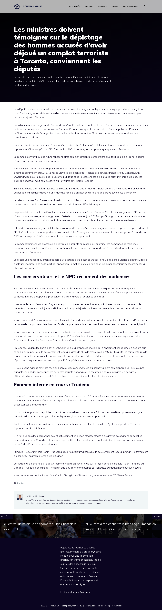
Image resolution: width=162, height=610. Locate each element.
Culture (89, 6)
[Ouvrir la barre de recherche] (144, 6)
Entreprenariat (131, 6)
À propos (109, 606)
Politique (102, 6)
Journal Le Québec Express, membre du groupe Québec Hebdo (75, 606)
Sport (115, 6)
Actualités (74, 6)
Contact (118, 606)
